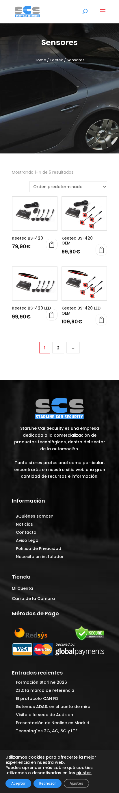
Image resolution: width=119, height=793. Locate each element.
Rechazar (47, 783)
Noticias (24, 524)
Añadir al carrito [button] (51, 244)
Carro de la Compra (33, 598)
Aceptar (18, 783)
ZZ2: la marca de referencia (45, 690)
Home (40, 60)
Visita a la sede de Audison (44, 715)
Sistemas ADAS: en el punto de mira (53, 706)
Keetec (56, 60)
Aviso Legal (28, 540)
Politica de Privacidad (38, 548)
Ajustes (76, 783)
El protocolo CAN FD (37, 698)
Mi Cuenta (22, 588)
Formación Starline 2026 (41, 682)
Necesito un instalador (40, 556)
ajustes (84, 772)
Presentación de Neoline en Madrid (52, 723)
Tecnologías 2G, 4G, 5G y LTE (46, 731)
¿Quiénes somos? (34, 516)
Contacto (26, 532)
